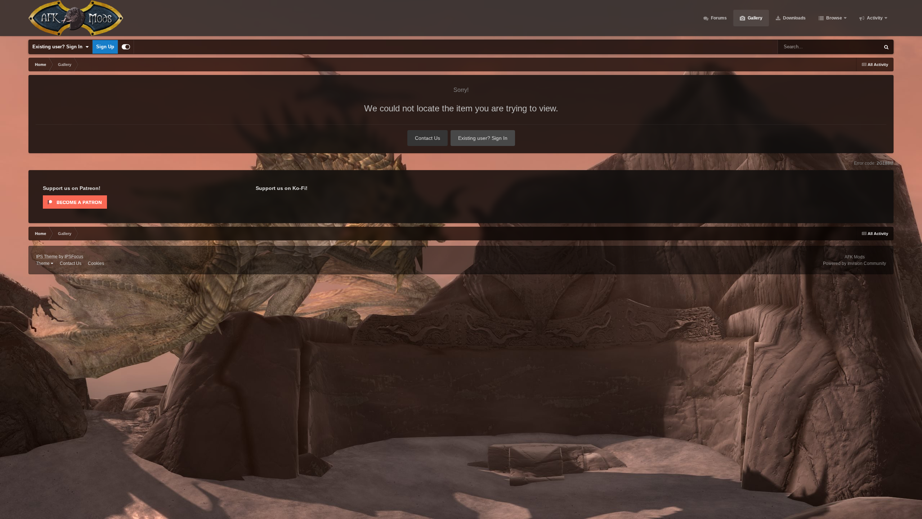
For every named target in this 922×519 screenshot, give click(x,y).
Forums (718, 18)
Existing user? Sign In (58, 46)
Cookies (96, 263)
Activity (874, 18)
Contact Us (427, 138)
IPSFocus (73, 256)
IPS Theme (47, 256)
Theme (43, 263)
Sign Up (105, 46)
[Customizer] (126, 47)
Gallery (754, 18)
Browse (833, 18)
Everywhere (858, 46)
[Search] (886, 47)
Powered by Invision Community (854, 263)
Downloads (794, 18)
